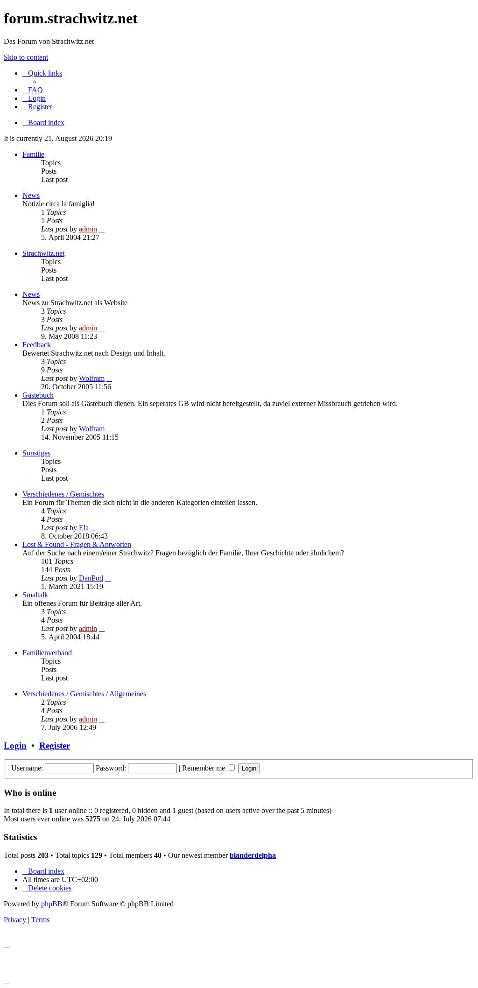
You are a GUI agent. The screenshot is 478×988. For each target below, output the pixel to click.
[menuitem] (32, 90)
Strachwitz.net (43, 253)
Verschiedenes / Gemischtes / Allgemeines (84, 694)
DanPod (91, 578)
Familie (33, 154)
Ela (84, 528)
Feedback (36, 345)
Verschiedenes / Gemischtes (63, 494)
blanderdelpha (253, 855)
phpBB (52, 904)
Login (15, 745)
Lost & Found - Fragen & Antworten (76, 544)
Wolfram (92, 378)
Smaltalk (35, 595)
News (31, 195)
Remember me (204, 768)
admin (88, 229)
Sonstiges (36, 453)
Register (54, 745)
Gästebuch (38, 395)
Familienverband (47, 653)
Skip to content (26, 57)
